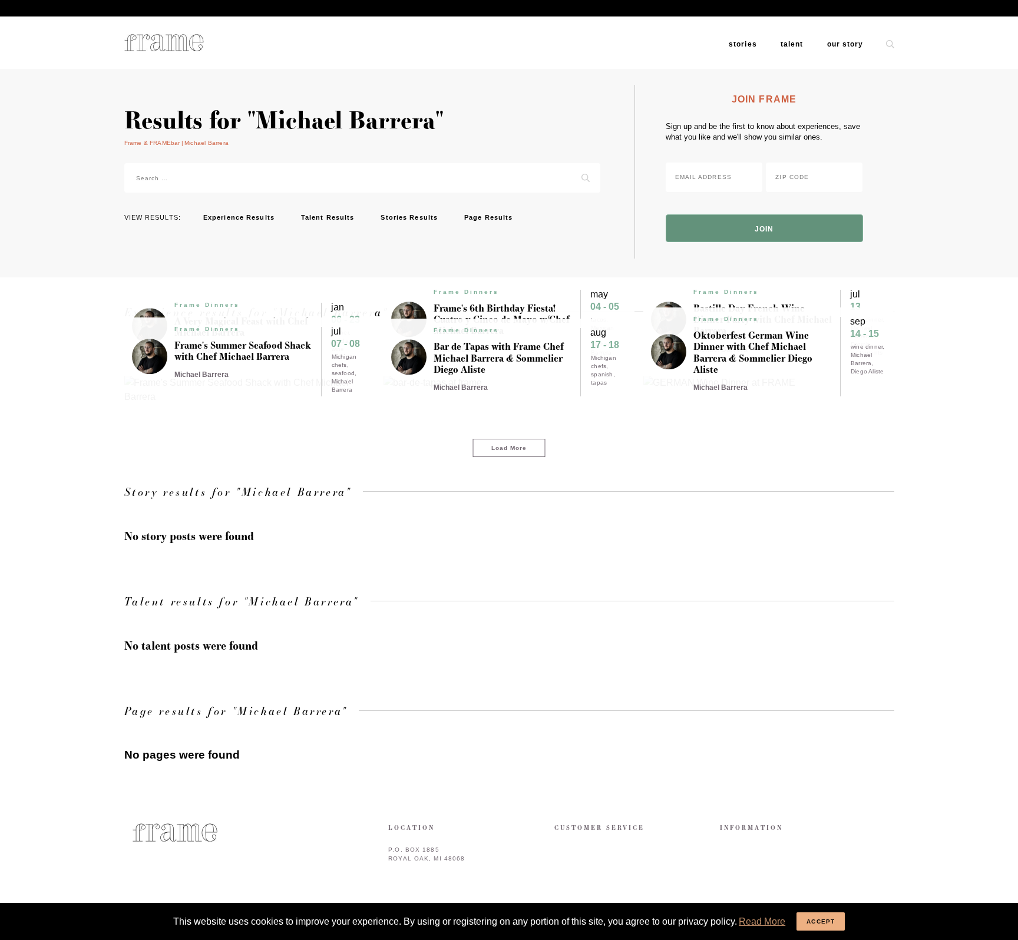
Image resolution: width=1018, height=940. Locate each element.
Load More (509, 448)
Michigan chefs (344, 360)
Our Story (845, 44)
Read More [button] (762, 921)
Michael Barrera (342, 385)
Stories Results (409, 217)
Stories (743, 44)
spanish (602, 374)
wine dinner (867, 346)
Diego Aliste (867, 371)
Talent (792, 44)
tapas (599, 382)
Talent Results (328, 217)
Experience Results (239, 217)
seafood (343, 373)
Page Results (488, 217)
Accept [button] (821, 921)
